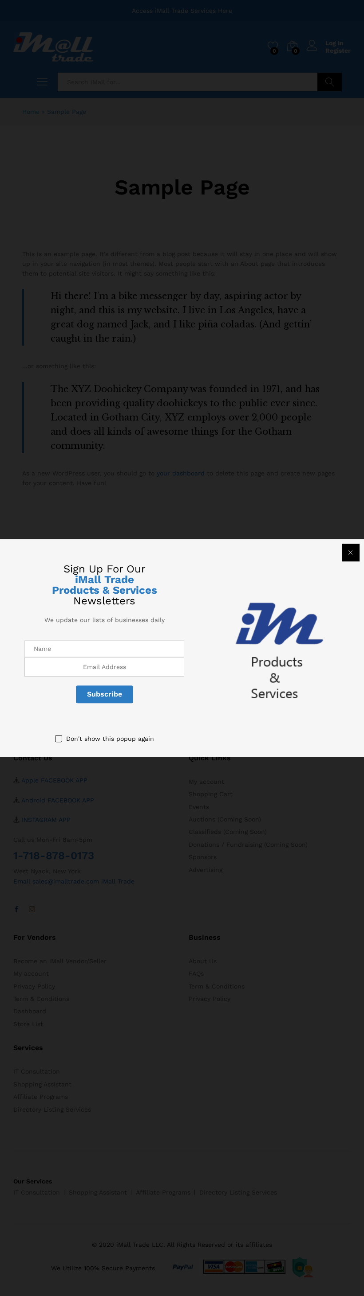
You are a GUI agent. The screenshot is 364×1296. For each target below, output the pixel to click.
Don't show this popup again (110, 738)
